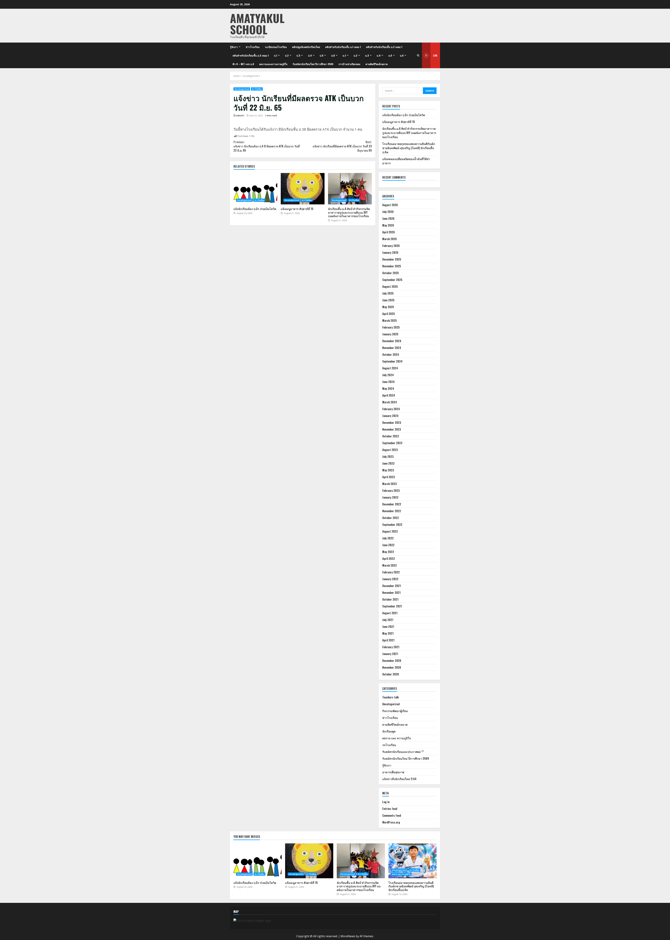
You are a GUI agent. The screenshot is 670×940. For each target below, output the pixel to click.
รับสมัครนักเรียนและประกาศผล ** (403, 752)
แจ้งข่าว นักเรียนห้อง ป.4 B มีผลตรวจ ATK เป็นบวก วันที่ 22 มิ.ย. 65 (266, 146)
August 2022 (390, 531)
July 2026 (388, 212)
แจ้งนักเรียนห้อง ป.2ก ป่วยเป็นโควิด (255, 188)
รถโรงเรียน (389, 745)
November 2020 (391, 667)
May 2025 (388, 307)
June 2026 (388, 218)
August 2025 (390, 286)
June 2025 (388, 300)
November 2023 (391, 429)
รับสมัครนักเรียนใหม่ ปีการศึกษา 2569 (313, 64)
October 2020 (390, 674)
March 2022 (389, 565)
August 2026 (390, 205)
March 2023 (389, 484)
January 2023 (390, 497)
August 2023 (390, 450)
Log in (385, 802)
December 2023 (391, 422)
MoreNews (348, 936)
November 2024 (391, 348)
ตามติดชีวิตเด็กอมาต (377, 64)
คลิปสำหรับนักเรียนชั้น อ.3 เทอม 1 (251, 55)
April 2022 (388, 559)
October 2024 (390, 354)
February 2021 (390, 647)
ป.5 (321, 55)
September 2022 (392, 524)
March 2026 (389, 239)
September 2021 (392, 606)
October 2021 (390, 599)
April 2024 (388, 395)
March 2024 (389, 402)
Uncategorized (241, 89)
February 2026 (391, 246)
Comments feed (391, 815)
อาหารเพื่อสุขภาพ (393, 772)
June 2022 (388, 545)
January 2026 (390, 252)
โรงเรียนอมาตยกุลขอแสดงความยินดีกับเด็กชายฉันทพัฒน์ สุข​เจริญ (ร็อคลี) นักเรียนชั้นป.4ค (408, 148)
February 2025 (391, 327)
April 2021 (388, 640)
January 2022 (390, 579)
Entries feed (389, 809)
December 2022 (391, 504)
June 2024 (388, 382)
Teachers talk (390, 697)
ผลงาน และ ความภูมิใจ (396, 738)
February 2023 (391, 490)
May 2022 (388, 552)
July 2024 (388, 375)
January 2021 (390, 654)
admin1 (240, 115)
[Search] (418, 55)
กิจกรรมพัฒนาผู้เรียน (395, 711)
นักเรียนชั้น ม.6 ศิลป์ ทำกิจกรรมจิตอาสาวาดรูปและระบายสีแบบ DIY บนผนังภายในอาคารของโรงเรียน (350, 188)
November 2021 (391, 593)
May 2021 (388, 633)
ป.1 (275, 55)
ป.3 (298, 55)
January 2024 (390, 416)
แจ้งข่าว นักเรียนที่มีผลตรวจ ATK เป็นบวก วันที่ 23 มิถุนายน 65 (342, 146)
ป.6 (333, 55)
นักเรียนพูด (389, 731)
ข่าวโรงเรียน (253, 47)
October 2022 (390, 518)
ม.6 (402, 55)
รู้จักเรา (234, 47)
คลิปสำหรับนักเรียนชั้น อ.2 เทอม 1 (384, 47)
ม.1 (344, 55)
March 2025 (389, 320)
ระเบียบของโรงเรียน (276, 47)
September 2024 (392, 361)
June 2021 (388, 627)
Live (435, 55)
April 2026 (388, 232)
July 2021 (387, 620)
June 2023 (388, 463)
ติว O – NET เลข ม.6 (243, 64)
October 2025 (390, 273)
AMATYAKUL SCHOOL (257, 23)
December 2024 (391, 341)
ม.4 (379, 55)
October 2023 (390, 436)
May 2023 (388, 470)
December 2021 (391, 586)
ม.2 (355, 55)
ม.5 (390, 55)
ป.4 (310, 55)
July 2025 (388, 293)
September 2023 (392, 443)
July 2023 (388, 456)
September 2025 (392, 280)
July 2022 (388, 538)
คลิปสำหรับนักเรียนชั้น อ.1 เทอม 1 (343, 47)
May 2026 (388, 225)
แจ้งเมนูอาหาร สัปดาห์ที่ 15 (303, 188)
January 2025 (390, 334)
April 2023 (388, 477)
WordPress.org (391, 822)
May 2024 (388, 388)
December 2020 (391, 661)
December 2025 (391, 259)
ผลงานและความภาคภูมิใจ (273, 64)
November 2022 (391, 511)
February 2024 (391, 409)
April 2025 (388, 314)
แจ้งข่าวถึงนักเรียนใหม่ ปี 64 (399, 779)
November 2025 (391, 266)
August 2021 (389, 613)
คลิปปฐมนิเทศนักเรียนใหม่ (306, 47)
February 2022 (391, 572)
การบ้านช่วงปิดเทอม (349, 64)
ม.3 (367, 55)
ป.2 (287, 55)
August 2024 (390, 368)
